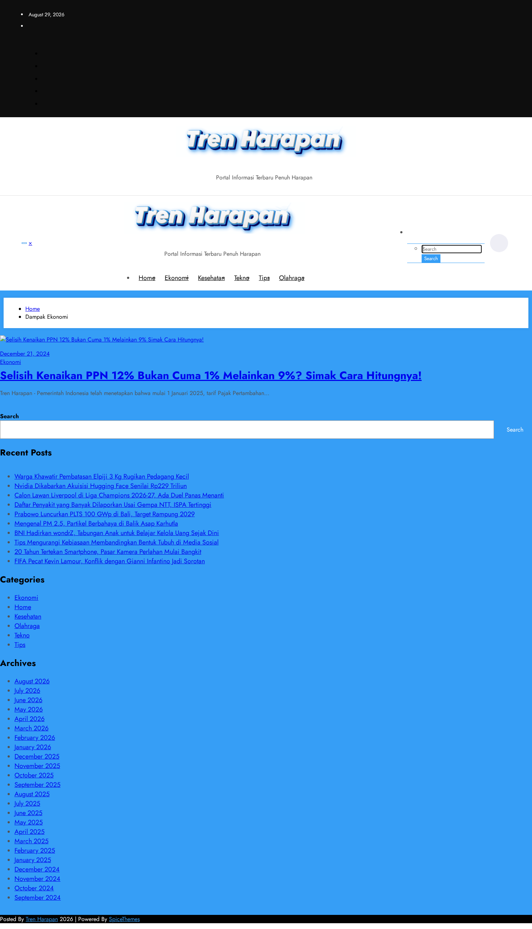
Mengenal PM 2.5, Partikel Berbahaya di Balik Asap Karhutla (96, 523)
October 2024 (34, 888)
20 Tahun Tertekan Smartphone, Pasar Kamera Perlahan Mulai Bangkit (107, 551)
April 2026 (29, 719)
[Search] (416, 234)
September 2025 (37, 784)
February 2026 (34, 737)
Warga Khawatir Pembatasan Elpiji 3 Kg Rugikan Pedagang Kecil (101, 476)
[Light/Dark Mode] (499, 243)
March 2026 (31, 728)
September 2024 (37, 897)
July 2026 (27, 690)
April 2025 (29, 831)
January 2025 (32, 860)
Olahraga (291, 278)
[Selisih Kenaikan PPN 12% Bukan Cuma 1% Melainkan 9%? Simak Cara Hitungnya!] (102, 339)
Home (147, 278)
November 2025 (37, 766)
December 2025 (36, 756)
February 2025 (34, 850)
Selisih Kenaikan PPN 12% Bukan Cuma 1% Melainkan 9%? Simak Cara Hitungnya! (211, 375)
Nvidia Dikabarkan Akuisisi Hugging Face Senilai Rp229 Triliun (100, 486)
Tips (264, 278)
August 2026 (32, 681)
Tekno (241, 278)
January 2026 (32, 747)
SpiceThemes (124, 919)
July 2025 (27, 803)
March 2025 (31, 841)
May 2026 (28, 709)
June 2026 (28, 700)
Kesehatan (211, 278)
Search (9, 416)
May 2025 (28, 822)
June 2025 (28, 813)
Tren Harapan (42, 919)
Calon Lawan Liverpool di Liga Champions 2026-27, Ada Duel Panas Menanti (119, 495)
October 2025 (34, 775)
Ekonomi (177, 278)
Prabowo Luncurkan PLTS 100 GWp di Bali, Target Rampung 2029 (104, 514)
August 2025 (32, 794)
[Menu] (24, 243)
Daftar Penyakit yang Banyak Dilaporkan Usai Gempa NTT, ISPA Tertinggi (112, 504)
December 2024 (37, 869)
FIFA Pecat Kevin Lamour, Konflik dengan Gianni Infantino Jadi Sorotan (109, 561)
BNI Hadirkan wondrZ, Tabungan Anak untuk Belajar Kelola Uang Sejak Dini (116, 533)
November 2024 (37, 878)
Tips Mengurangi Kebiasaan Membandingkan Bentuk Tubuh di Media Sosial (116, 542)
